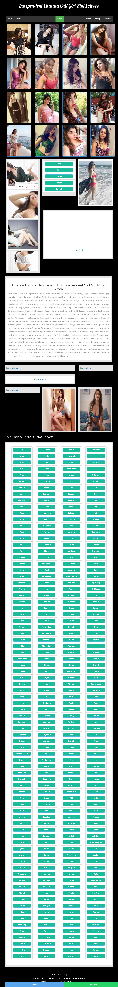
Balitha (22, 646)
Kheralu (71, 475)
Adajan (22, 450)
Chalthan (22, 868)
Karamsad (46, 887)
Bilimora (22, 817)
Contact (108, 19)
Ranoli (71, 931)
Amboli (22, 507)
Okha (71, 760)
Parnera (71, 849)
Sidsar (96, 621)
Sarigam (96, 538)
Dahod (46, 469)
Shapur (96, 595)
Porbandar (71, 887)
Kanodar (47, 861)
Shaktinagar (96, 589)
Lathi (71, 526)
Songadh (96, 665)
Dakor (47, 475)
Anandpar (22, 557)
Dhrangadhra (46, 564)
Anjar (22, 570)
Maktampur (71, 602)
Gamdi (46, 614)
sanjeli (96, 513)
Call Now (34, 985)
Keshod (46, 931)
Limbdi (71, 545)
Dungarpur (46, 602)
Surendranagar (96, 684)
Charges (98, 19)
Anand (22, 551)
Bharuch (22, 760)
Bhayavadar (22, 779)
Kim (71, 481)
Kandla (46, 849)
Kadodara (46, 817)
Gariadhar (46, 640)
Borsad (22, 836)
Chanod (22, 893)
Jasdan (46, 754)
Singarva (96, 640)
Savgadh (96, 557)
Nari (71, 735)
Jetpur (46, 773)
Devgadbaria (46, 513)
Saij (96, 469)
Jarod (47, 747)
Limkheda (71, 551)
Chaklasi (22, 855)
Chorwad (22, 944)
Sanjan (96, 507)
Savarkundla (96, 551)
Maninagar (71, 646)
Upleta (96, 804)
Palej (71, 804)
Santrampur (96, 519)
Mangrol (71, 640)
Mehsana (71, 678)
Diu (47, 589)
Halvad (46, 690)
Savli (96, 564)
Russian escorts (54, 978)
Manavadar (71, 627)
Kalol (47, 842)
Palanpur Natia (71, 792)
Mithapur (71, 684)
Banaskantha (22, 659)
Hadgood (46, 671)
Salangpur (96, 481)
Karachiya (46, 880)
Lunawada (71, 564)
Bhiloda (22, 792)
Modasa (71, 690)
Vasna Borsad (96, 880)
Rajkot (71, 906)
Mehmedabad (71, 671)
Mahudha (71, 583)
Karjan (46, 893)
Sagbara (96, 462)
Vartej (96, 874)
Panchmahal (71, 817)
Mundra (71, 703)
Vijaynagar (96, 925)
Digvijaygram (46, 576)
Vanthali (96, 855)
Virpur (96, 937)
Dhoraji (46, 557)
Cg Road (22, 849)
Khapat (46, 956)
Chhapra (22, 899)
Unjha (96, 798)
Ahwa (22, 462)
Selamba (96, 576)
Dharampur (46, 538)
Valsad (96, 849)
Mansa (71, 659)
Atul (22, 608)
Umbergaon (96, 766)
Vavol (96, 899)
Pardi (71, 842)
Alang (22, 475)
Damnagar (46, 494)
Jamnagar (46, 741)
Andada (22, 564)
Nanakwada (71, 709)
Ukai (96, 760)
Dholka (46, 551)
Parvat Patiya (71, 855)
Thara (96, 741)
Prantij (71, 893)
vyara (96, 956)
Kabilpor (47, 798)
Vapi (95, 861)
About (10, 19)
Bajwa (22, 633)
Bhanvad (22, 747)
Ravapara (71, 956)
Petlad (71, 880)
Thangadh (96, 728)
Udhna (96, 754)
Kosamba (71, 494)
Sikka (96, 633)
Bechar (22, 703)
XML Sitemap (70, 982)
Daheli (46, 462)
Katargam (46, 906)
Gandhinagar (46, 633)
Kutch (71, 507)
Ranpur (71, 937)
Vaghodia (96, 830)
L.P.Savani (71, 519)
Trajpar (96, 747)
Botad (22, 842)
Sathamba (96, 545)
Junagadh (46, 792)
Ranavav (71, 925)
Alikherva (22, 481)
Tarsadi (96, 716)
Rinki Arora (52, 982)
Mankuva (71, 652)
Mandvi (71, 633)
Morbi (71, 697)
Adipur (22, 456)
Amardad (22, 488)
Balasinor (22, 640)
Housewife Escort (39, 978)
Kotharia (71, 500)
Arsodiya (22, 602)
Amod (22, 513)
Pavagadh (71, 868)
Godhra (46, 659)
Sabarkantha (96, 450)
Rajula (71, 918)
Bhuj (22, 804)
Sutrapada (96, 690)
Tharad (96, 735)
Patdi (71, 861)
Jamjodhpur (47, 735)
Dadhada (47, 450)
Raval (71, 950)
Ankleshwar (22, 583)
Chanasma (22, 880)
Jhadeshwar (46, 779)
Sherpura (96, 608)
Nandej (71, 716)
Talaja (96, 697)
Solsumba (96, 652)
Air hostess (68, 978)
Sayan (96, 570)
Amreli (22, 519)
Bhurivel (22, 811)
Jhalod (46, 785)
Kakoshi (47, 823)
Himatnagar (47, 703)
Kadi (46, 811)
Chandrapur (22, 887)
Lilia (71, 538)
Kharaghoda (71, 456)
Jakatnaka (46, 722)
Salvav (96, 494)
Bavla (22, 690)
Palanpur (71, 785)
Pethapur (71, 874)
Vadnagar (96, 817)
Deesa (47, 507)
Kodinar (71, 488)
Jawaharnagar (47, 760)
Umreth (96, 779)
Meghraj (71, 665)
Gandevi (47, 621)
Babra (22, 621)
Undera (96, 792)
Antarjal (22, 595)
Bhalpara (22, 741)
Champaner (22, 874)
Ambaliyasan (22, 500)
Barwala (22, 684)
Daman (46, 488)
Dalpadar (47, 481)
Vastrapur (96, 887)
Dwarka (46, 608)
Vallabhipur (96, 836)
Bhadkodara (22, 722)
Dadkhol (47, 456)
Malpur (71, 621)
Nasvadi (71, 747)
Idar (46, 709)
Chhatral (22, 906)
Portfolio (88, 19)
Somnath (96, 659)
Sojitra (96, 646)
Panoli (71, 830)
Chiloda (22, 937)
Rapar (71, 944)
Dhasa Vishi (47, 545)
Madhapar (71, 570)
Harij (46, 697)
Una (96, 785)
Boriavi (22, 830)
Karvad (46, 899)
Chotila (22, 950)
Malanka (71, 608)
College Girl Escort (58, 975)
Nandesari (71, 728)
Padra (71, 779)
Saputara (96, 526)
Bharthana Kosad (22, 754)
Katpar (46, 918)
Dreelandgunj (46, 595)
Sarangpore (96, 532)
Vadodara (96, 823)
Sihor (96, 627)
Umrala (96, 773)
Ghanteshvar (46, 646)
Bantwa (22, 671)
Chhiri (22, 918)
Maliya (71, 614)
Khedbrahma (71, 469)
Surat (96, 678)
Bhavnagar (22, 773)
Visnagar (96, 950)
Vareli (96, 868)
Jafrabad (47, 716)
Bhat (22, 766)
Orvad (71, 766)
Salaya (96, 488)
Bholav (22, 798)
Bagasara (22, 627)
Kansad (46, 868)
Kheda (71, 462)
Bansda (22, 665)
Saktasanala (96, 475)
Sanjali (96, 500)
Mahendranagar (71, 576)
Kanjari (46, 855)
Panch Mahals (71, 823)
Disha (47, 583)
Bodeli (22, 823)
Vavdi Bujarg (96, 893)
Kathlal (46, 912)
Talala (96, 703)
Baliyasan (22, 652)
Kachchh (47, 804)
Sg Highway (96, 583)
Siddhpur (96, 614)
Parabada (71, 836)
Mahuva (71, 589)
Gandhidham (46, 627)
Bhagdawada (22, 735)
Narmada (71, 741)
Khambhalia (47, 944)
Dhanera (47, 532)
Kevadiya (47, 937)
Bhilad (22, 785)
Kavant (46, 925)
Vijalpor (96, 912)
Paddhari (71, 773)
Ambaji (22, 494)
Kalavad (46, 830)
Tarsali (96, 722)
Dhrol (47, 570)
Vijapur (96, 918)
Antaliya (22, 589)
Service (19, 19)
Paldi (71, 798)
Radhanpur (71, 899)
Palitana (71, 811)
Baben (22, 614)
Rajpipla (71, 912)
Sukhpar (96, 671)
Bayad (22, 697)
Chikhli (22, 931)
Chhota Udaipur (22, 925)
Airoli (22, 469)
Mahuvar (71, 595)
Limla (71, 557)
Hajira (47, 678)
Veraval (96, 906)
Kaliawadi (46, 836)
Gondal (46, 665)
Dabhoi (22, 956)
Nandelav (71, 722)
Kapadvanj (46, 874)
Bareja (22, 678)
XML (61, 982)
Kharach (71, 450)
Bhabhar (22, 709)
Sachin (96, 456)
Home (59, 19)
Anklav (22, 576)
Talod (96, 709)
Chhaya (22, 912)
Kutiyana (71, 513)
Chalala (22, 861)
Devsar (46, 519)
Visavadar (96, 944)
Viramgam (96, 931)
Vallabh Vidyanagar (96, 842)
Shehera (96, 602)
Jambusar (46, 728)
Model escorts (80, 978)
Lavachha (71, 532)
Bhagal (22, 728)
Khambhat (46, 950)
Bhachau (22, 716)
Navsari (71, 754)
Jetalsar (47, 766)
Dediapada (46, 500)
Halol (47, 684)
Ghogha (46, 652)
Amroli (22, 526)
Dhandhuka (47, 526)
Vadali (96, 811)
